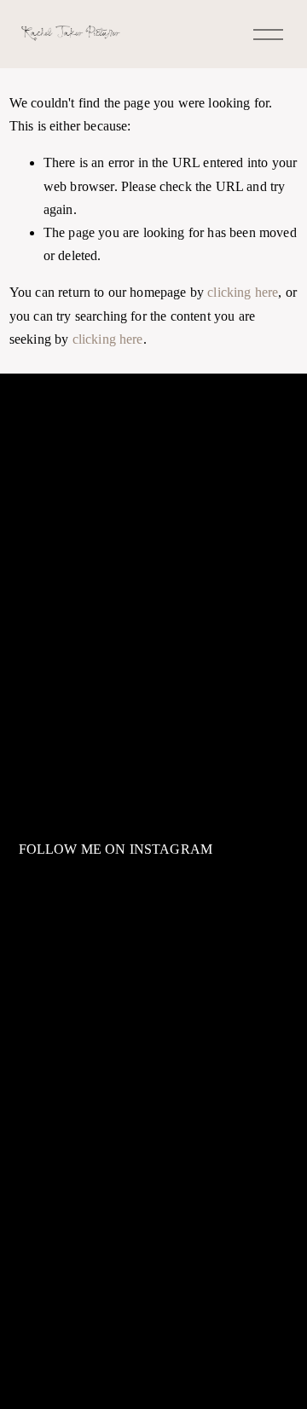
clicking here (242, 292)
